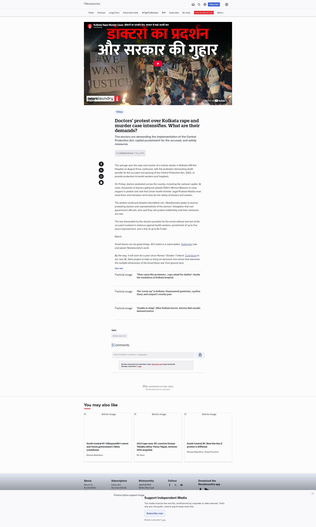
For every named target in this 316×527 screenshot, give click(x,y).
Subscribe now (155, 513)
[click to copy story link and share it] (101, 182)
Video (91, 12)
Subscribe (213, 4)
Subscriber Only (130, 12)
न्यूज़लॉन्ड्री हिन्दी (145, 484)
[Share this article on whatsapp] (101, 176)
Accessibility (90, 487)
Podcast (101, 12)
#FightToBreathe (150, 12)
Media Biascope (146, 487)
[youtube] (181, 485)
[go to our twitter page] (175, 485)
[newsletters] (193, 4)
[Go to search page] (199, 4)
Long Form (114, 12)
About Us (88, 484)
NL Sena (186, 12)
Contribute (191, 255)
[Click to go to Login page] (226, 4)
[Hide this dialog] (312, 493)
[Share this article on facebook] (101, 164)
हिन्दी (164, 12)
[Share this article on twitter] (101, 170)
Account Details (119, 487)
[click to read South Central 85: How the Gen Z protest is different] (208, 426)
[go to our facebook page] (169, 485)
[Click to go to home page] (97, 3)
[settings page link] (204, 4)
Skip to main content (96, 19)
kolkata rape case (119, 336)
